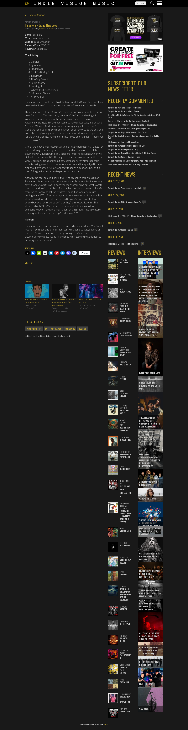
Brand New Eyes (34, 328)
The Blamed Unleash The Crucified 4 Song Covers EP (128, 164)
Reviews (52, 29)
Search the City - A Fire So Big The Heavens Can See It (129, 120)
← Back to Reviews (35, 14)
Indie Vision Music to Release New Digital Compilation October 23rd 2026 (134, 116)
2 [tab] (114, 70)
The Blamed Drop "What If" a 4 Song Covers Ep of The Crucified (132, 124)
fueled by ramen (53, 328)
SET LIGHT (141, 3)
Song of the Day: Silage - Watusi (120, 229)
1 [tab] (111, 70)
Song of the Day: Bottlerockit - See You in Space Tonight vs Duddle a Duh (134, 137)
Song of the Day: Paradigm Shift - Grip (123, 149)
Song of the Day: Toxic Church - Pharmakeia (124, 107)
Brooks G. (43, 29)
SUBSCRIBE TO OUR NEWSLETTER (127, 86)
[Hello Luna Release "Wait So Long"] (91, 291)
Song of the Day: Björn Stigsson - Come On (124, 202)
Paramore (70, 328)
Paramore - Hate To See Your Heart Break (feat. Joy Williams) (63, 302)
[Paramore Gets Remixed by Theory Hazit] (37, 291)
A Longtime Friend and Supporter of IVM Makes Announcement (132, 160)
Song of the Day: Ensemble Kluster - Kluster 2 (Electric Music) (132, 153)
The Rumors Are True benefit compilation (123, 141)
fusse (106, 724)
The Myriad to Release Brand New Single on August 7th (129, 128)
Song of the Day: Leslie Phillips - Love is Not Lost (126, 145)
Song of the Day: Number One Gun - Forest (124, 156)
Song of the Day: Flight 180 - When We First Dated (127, 132)
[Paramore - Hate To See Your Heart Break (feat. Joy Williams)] (64, 291)
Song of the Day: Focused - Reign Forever (124, 111)
